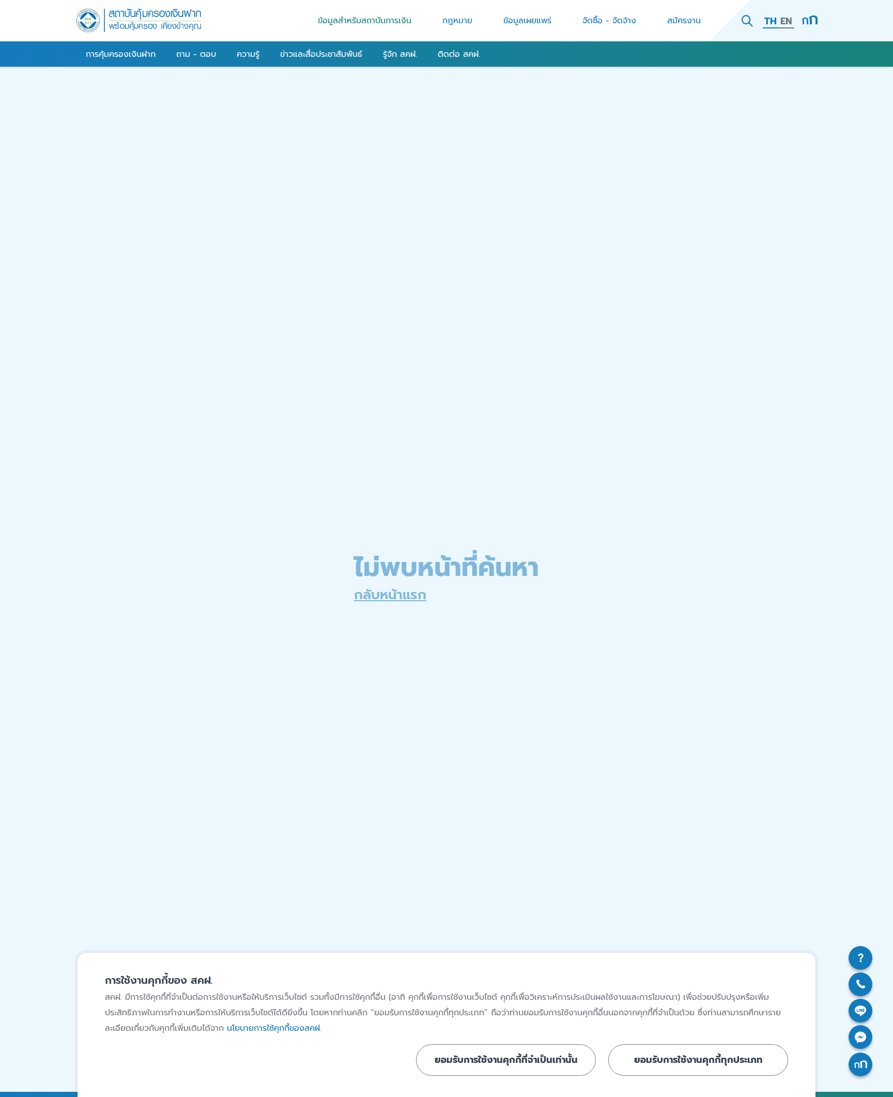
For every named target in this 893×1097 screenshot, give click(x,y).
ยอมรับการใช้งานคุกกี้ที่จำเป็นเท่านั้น (506, 1060)
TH (770, 21)
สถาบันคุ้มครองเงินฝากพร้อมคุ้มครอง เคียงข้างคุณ (139, 21)
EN (786, 21)
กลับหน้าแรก (390, 595)
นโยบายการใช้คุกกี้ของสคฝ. (274, 1028)
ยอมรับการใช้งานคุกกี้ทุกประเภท (698, 1060)
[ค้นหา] (747, 20)
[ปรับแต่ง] (810, 20)
